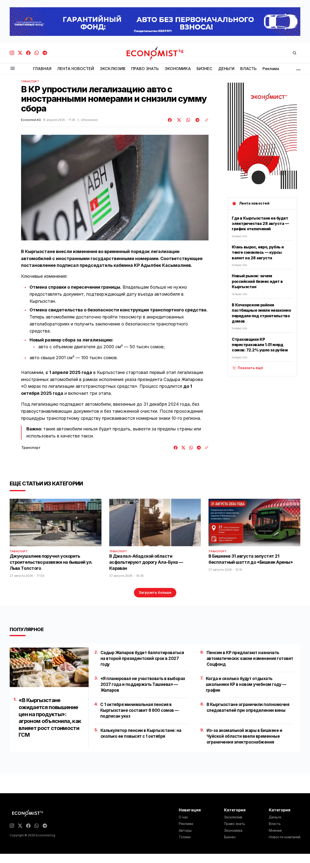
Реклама (186, 824)
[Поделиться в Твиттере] (178, 120)
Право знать (234, 824)
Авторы (185, 830)
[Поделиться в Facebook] (170, 120)
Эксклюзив (233, 817)
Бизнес (230, 837)
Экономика (233, 830)
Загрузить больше (155, 592)
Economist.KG (31, 120)
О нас (183, 817)
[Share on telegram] (196, 120)
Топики (185, 837)
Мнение (275, 830)
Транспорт (30, 81)
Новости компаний (284, 837)
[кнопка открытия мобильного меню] (13, 68)
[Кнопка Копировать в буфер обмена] (205, 120)
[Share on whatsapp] (187, 120)
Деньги (275, 817)
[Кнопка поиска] (294, 53)
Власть (275, 824)
